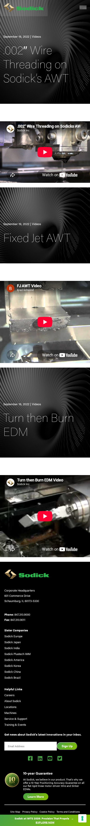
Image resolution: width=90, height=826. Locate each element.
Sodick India (12, 648)
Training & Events (15, 724)
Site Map (15, 811)
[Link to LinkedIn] (40, 758)
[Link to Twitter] (59, 758)
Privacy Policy (29, 811)
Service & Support (15, 719)
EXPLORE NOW (45, 822)
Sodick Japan (12, 642)
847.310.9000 (22, 614)
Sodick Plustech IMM (17, 654)
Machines (10, 713)
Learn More (36, 796)
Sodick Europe (13, 636)
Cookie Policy (47, 811)
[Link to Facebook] (30, 758)
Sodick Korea (12, 666)
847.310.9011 (17, 620)
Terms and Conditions (68, 811)
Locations (10, 707)
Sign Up (67, 746)
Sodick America (14, 660)
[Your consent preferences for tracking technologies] (82, 818)
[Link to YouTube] (50, 758)
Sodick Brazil (12, 677)
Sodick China (12, 671)
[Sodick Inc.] (24, 8)
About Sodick (12, 701)
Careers (9, 695)
